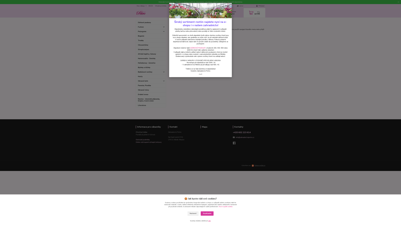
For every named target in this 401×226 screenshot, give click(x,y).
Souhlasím (207, 213)
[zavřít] (228, 6)
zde (209, 221)
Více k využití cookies (226, 207)
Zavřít (200, 74)
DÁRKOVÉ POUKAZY (198, 48)
